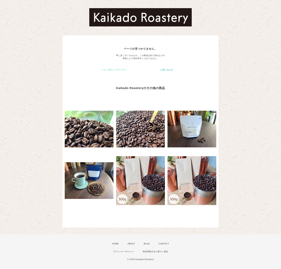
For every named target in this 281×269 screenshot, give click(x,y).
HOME (115, 244)
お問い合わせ (167, 70)
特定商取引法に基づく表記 (155, 251)
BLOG (147, 244)
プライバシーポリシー (123, 251)
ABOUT (131, 244)
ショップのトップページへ (114, 70)
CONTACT (164, 244)
